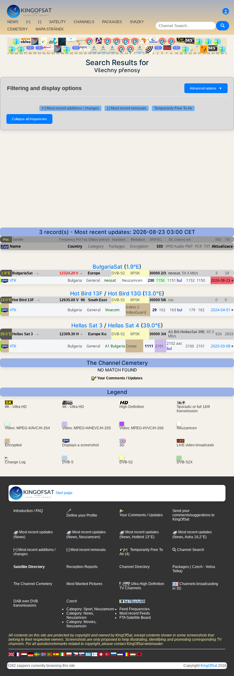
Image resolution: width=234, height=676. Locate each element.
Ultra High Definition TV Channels (141, 586)
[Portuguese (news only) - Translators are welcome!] (49, 654)
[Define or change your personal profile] (225, 11)
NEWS (12, 22)
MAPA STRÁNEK (50, 29)
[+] (28, 22)
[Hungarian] (133, 654)
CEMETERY (17, 29)
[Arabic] (101, 654)
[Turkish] (107, 654)
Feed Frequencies (134, 609)
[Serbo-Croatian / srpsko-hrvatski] (120, 654)
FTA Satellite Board (135, 617)
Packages (180, 567)
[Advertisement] (117, 182)
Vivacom (112, 309)
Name (15, 246)
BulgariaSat (107, 266)
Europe (94, 273)
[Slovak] (81, 654)
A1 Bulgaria (115, 346)
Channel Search (190, 550)
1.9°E (132, 266)
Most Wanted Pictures (84, 584)
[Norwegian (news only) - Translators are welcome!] (43, 654)
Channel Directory (134, 567)
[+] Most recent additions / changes (70, 108)
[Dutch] (24, 654)
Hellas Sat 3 (87, 325)
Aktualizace (222, 246)
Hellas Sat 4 (123, 325)
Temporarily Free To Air (173, 108)
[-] (39, 22)
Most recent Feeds (134, 613)
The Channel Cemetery (32, 584)
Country (75, 246)
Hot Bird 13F (86, 293)
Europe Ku (97, 334)
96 (83, 300)
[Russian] (113, 654)
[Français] (17, 654)
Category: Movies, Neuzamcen (81, 624)
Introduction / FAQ (28, 511)
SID (160, 246)
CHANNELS (84, 22)
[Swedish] (37, 654)
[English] (11, 654)
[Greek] (88, 654)
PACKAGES (112, 22)
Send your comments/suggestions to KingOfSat (193, 515)
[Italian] (62, 654)
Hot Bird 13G (124, 293)
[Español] (56, 654)
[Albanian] (139, 654)
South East (97, 300)
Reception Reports (82, 567)
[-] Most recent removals (126, 108)
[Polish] (69, 654)
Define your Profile (81, 515)
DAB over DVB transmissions (25, 603)
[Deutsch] (30, 654)
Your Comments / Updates (120, 378)
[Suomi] (94, 654)
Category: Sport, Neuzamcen (90, 609)
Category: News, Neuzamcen (80, 615)
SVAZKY (137, 22)
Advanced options (206, 88)
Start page (64, 493)
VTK (13, 280)
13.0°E (153, 293)
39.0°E (152, 325)
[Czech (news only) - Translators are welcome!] (75, 654)
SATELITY (57, 22)
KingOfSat (208, 666)
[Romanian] (126, 654)
